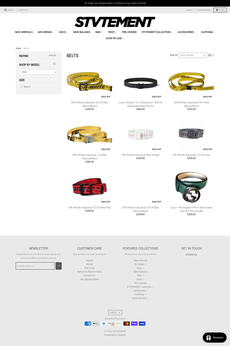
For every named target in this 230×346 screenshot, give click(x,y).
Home (18, 48)
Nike (139, 275)
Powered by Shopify (115, 335)
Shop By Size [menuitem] (114, 38)
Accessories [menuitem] (186, 32)
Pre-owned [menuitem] (129, 32)
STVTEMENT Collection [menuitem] (156, 32)
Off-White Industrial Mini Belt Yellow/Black (191, 104)
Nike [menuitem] (98, 32)
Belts (24, 72)
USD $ (22, 10)
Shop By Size (139, 298)
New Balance (140, 271)
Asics (139, 268)
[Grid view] (209, 55)
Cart (221, 10)
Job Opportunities (89, 279)
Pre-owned (140, 283)
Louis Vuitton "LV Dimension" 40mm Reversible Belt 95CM (140, 104)
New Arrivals (140, 260)
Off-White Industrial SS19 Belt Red (89, 207)
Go (58, 266)
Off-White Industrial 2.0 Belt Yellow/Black (89, 156)
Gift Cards (89, 268)
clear (54, 64)
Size (22, 80)
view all (52, 55)
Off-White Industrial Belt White (140, 155)
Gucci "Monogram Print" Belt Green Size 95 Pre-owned (191, 209)
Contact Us (89, 275)
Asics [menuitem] (62, 32)
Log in (189, 10)
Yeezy (139, 279)
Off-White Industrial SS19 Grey (191, 155)
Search (89, 260)
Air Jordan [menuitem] (45, 32)
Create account (203, 10)
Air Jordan (139, 264)
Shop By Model (29, 65)
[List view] (213, 55)
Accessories (139, 290)
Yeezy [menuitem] (111, 32)
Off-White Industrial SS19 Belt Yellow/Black (89, 104)
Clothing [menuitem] (207, 32)
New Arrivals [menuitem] (24, 32)
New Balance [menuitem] (81, 32)
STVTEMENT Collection (139, 287)
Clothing (139, 294)
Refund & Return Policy (89, 271)
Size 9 (26, 86)
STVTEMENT (119, 331)
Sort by (174, 55)
